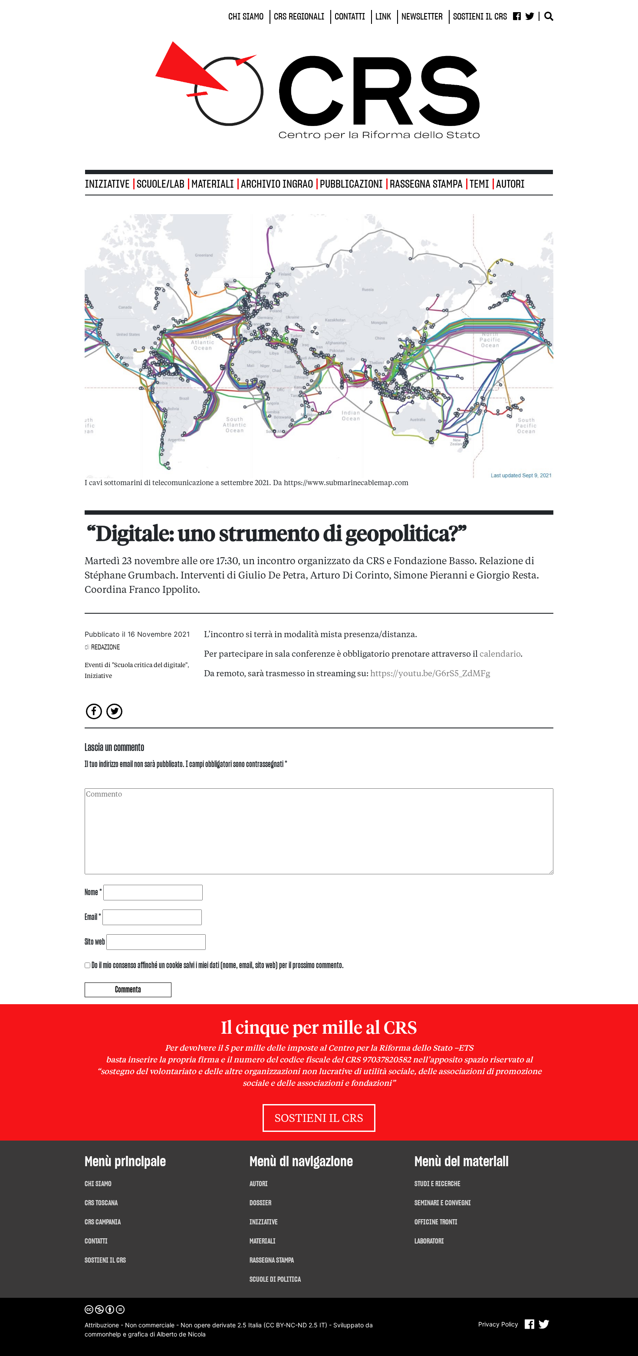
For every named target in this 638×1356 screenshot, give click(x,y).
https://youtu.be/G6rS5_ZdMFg (430, 674)
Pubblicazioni (351, 184)
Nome (93, 892)
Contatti (96, 1241)
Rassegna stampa (426, 184)
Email (93, 917)
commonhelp (103, 1334)
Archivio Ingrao (277, 184)
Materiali (212, 184)
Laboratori (429, 1241)
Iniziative (98, 676)
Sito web (95, 942)
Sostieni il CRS (319, 1119)
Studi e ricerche (437, 1184)
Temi (479, 184)
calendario (500, 654)
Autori (510, 184)
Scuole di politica (275, 1279)
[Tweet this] (114, 710)
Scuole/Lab (160, 184)
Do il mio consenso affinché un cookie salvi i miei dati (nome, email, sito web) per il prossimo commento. (218, 965)
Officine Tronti (435, 1222)
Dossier (260, 1203)
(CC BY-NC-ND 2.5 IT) (295, 1325)
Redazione (105, 647)
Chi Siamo (98, 1184)
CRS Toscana (101, 1203)
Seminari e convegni (442, 1203)
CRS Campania (103, 1222)
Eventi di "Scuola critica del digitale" (136, 665)
